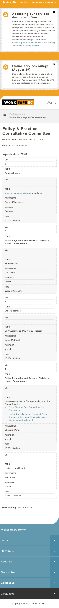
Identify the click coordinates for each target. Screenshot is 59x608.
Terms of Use (37, 603)
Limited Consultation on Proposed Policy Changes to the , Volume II (28, 417)
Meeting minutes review (16, 193)
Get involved (8, 572)
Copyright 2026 (20, 603)
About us (6, 561)
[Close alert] (54, 12)
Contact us (7, 583)
